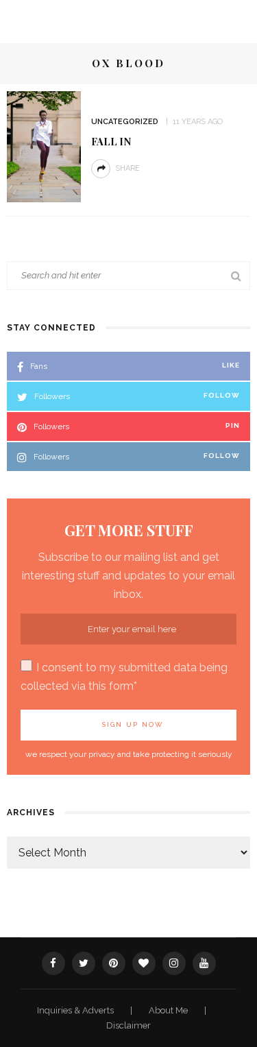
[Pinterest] (113, 963)
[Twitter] (83, 963)
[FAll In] (44, 145)
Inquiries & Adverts (76, 1010)
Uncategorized (124, 121)
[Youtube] (204, 963)
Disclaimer (128, 1025)
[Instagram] (174, 963)
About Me (169, 1010)
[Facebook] (53, 963)
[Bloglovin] (144, 963)
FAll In (111, 141)
